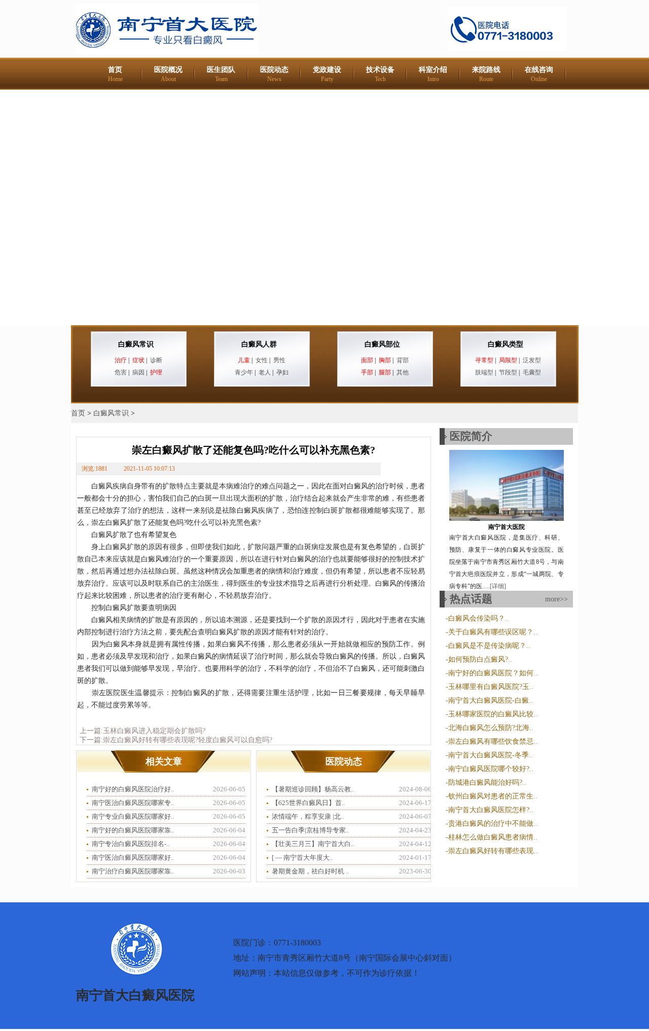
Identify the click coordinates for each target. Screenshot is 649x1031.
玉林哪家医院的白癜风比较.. (492, 714)
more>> (556, 599)
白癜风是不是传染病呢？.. (489, 646)
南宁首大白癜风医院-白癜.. (490, 700)
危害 (121, 372)
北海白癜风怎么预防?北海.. (490, 728)
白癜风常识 (136, 344)
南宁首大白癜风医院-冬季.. (490, 755)
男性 (279, 360)
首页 (115, 74)
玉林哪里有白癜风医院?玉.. (490, 687)
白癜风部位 (382, 344)
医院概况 (168, 74)
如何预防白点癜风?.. (480, 659)
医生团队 (221, 74)
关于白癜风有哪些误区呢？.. (492, 632)
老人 (265, 372)
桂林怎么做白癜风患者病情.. (492, 837)
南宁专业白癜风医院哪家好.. (133, 816)
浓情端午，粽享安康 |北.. (308, 816)
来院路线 (486, 74)
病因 (138, 372)
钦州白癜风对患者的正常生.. (492, 796)
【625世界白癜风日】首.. (308, 803)
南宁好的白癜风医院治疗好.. (133, 789)
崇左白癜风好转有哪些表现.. (492, 851)
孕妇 (282, 372)
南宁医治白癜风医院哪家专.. (133, 803)
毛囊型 (532, 372)
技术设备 (380, 74)
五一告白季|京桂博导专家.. (310, 830)
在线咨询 (539, 74)
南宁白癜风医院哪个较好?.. (490, 769)
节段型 (508, 372)
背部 (402, 360)
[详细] (498, 586)
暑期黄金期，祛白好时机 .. (310, 871)
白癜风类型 (505, 344)
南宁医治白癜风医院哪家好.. (133, 857)
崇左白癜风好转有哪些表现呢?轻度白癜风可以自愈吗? (187, 740)
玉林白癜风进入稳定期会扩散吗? (154, 731)
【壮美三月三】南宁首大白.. (313, 844)
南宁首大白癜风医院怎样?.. (490, 810)
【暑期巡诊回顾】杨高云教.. (313, 789)
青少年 (244, 372)
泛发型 (532, 360)
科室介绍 (433, 74)
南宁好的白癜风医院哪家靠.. (133, 830)
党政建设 (327, 74)
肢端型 (484, 372)
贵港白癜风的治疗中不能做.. (492, 823)
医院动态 (274, 74)
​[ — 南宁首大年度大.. (302, 857)
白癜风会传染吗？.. (478, 618)
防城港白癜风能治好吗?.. (487, 782)
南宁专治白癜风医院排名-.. (130, 844)
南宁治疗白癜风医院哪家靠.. (133, 871)
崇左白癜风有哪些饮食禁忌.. (492, 741)
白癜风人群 (259, 344)
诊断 (156, 360)
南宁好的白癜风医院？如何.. (492, 673)
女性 (262, 360)
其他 (402, 372)
